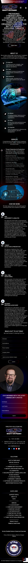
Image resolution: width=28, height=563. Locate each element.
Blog (14, 499)
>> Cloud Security (14, 505)
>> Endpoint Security (14, 509)
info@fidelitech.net (15, 446)
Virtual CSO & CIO (14, 462)
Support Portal (14, 494)
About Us (14, 496)
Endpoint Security (11, 162)
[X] (11, 449)
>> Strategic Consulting (14, 515)
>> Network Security (14, 511)
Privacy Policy (14, 521)
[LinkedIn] (14, 449)
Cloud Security (10, 169)
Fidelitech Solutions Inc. (11, 560)
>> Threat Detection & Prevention (14, 517)
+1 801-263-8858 (15, 439)
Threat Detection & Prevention (15, 149)
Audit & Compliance (14, 460)
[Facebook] (9, 449)
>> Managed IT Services (14, 479)
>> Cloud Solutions (14, 477)
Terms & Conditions (14, 523)
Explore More (14, 45)
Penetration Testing (12, 177)
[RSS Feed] (19, 449)
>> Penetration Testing (14, 513)
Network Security (11, 156)
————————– (14, 464)
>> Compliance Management (14, 507)
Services (14, 503)
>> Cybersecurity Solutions (14, 466)
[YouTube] (16, 449)
